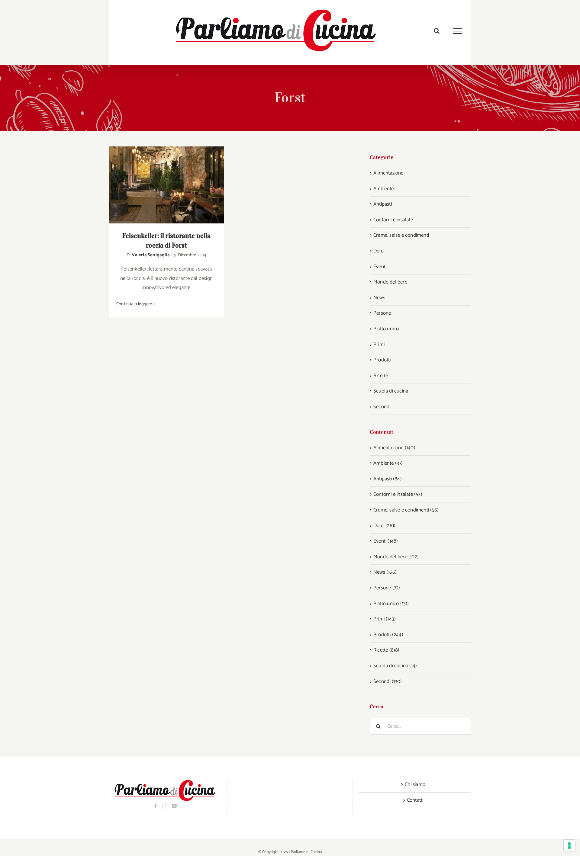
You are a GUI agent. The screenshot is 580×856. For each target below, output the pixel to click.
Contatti (415, 800)
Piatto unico (386, 329)
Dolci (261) (384, 525)
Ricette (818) (386, 650)
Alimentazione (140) (394, 448)
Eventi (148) (385, 541)
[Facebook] (155, 805)
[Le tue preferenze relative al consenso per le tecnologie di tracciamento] (569, 845)
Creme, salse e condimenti (401, 235)
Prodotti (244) (388, 634)
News (379, 297)
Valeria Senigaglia (151, 255)
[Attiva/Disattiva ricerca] (437, 31)
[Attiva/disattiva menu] (457, 31)
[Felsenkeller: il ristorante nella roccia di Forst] (166, 184)
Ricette (380, 375)
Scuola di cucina (390, 391)
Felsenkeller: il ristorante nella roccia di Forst (159, 185)
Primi (379, 344)
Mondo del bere (390, 282)
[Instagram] (165, 805)
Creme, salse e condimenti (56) (406, 510)
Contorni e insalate (393, 220)
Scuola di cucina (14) (395, 666)
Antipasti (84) (387, 479)
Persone (382, 313)
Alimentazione (388, 173)
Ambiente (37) (388, 463)
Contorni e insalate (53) (397, 494)
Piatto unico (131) (391, 603)
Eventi (379, 266)
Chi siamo (415, 784)
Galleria (174, 185)
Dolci (378, 251)
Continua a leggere (134, 304)
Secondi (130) (387, 681)
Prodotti (382, 360)
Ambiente (383, 188)
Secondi (381, 406)
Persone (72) (386, 588)
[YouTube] (174, 805)
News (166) (385, 572)
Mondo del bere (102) (396, 557)
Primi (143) (384, 619)
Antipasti (382, 204)
